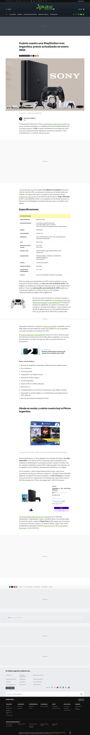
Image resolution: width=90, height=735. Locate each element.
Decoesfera (66, 708)
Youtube (81, 14)
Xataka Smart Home (9, 712)
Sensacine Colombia (31, 726)
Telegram (63, 687)
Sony (32, 190)
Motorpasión (55, 706)
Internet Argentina (37, 682)
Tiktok (83, 14)
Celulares (13, 14)
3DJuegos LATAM (21, 724)
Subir (80, 699)
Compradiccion (67, 710)
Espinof (30, 708)
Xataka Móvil (9, 708)
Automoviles (22, 682)
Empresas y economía (38, 675)
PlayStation (45, 586)
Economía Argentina (10, 684)
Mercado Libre (49, 526)
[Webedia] (10, 699)
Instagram (78, 14)
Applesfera (8, 710)
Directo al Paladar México (45, 724)
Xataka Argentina (45, 7)
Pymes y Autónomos (77, 709)
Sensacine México (33, 724)
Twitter (76, 14)
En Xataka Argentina (46, 349)
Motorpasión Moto (56, 708)
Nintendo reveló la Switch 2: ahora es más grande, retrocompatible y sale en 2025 (53, 352)
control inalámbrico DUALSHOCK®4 (33, 335)
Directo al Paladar (45, 706)
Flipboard (36, 56)
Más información (55, 733)
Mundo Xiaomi (9, 715)
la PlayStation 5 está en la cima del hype (56, 124)
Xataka (7, 706)
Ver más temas (10, 688)
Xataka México (9, 724)
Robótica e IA (9, 675)
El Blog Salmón (78, 706)
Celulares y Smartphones (23, 675)
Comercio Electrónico (11, 679)
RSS (66, 687)
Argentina (8, 682)
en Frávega (32, 473)
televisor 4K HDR (50, 326)
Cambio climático (37, 684)
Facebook (74, 14)
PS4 (51, 586)
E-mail (38, 56)
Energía (19, 14)
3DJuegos (20, 706)
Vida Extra (20, 708)
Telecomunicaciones (38, 679)
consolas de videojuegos (27, 197)
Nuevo (80, 9)
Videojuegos (53, 14)
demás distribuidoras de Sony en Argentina (37, 517)
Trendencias (66, 706)
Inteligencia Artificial (30, 14)
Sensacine (31, 706)
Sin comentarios (25, 55)
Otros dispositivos (28, 586)
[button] (30, 118)
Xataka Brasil (9, 726)
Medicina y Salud (43, 14)
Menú (9, 9)
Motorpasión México (55, 724)
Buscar (81, 694)
